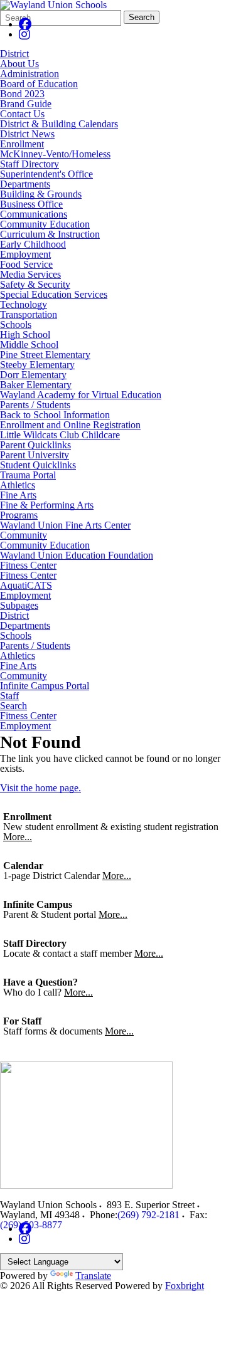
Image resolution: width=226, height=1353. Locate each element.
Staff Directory (29, 164)
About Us (19, 63)
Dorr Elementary (33, 374)
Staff (9, 696)
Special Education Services (53, 294)
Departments (25, 184)
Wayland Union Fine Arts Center (65, 525)
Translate (93, 1275)
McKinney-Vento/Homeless (55, 154)
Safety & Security (35, 284)
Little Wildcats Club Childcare (60, 434)
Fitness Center (28, 565)
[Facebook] (25, 24)
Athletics (17, 485)
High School (25, 334)
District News (27, 134)
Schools (15, 324)
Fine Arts (18, 495)
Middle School (29, 344)
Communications (33, 214)
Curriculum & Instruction (50, 234)
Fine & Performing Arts (47, 505)
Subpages (19, 606)
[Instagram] (24, 34)
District (14, 53)
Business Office (31, 204)
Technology (23, 304)
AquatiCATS (26, 585)
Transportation (28, 314)
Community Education (45, 224)
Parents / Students (35, 404)
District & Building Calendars (59, 123)
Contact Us (22, 113)
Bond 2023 (22, 93)
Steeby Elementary (37, 364)
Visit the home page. (40, 787)
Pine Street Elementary (45, 354)
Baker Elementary (36, 384)
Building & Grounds (41, 194)
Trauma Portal (28, 475)
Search (141, 17)
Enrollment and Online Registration (70, 424)
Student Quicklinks (38, 465)
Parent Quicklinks (35, 445)
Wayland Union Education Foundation (76, 555)
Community (23, 535)
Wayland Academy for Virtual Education (80, 394)
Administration (29, 73)
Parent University (34, 455)
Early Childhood (33, 244)
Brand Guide (25, 103)
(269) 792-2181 (148, 1214)
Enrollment (22, 144)
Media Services (30, 274)
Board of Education (39, 83)
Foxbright (184, 1285)
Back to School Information (55, 414)
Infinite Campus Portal (44, 686)
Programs (19, 515)
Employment (25, 254)
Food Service (26, 264)
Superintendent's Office (46, 174)
